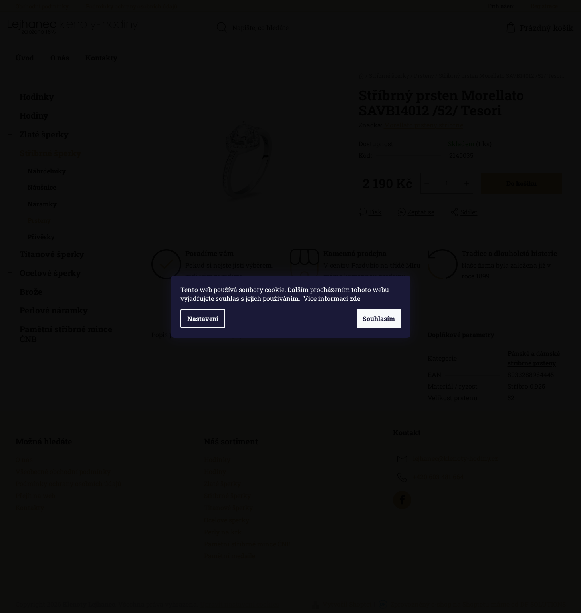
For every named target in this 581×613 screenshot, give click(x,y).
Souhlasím (379, 318)
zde (355, 298)
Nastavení (202, 318)
